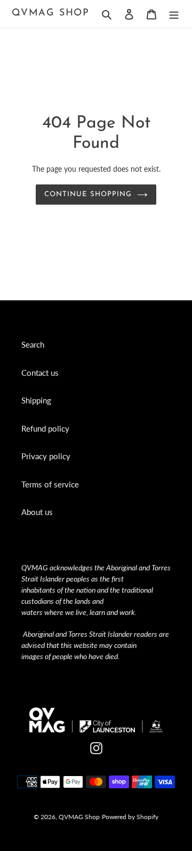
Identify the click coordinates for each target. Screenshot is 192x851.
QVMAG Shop (51, 13)
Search (32, 344)
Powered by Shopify (130, 817)
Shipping (36, 400)
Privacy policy (45, 456)
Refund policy (45, 428)
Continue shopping (88, 194)
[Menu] (174, 13)
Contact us (40, 372)
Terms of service (50, 484)
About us (37, 512)
